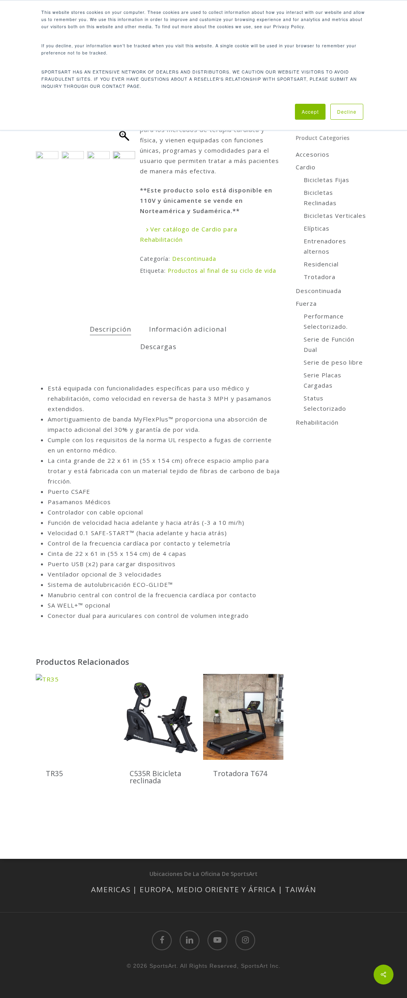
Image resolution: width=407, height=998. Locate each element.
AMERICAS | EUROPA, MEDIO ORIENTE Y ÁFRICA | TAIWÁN (203, 889)
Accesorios (312, 154)
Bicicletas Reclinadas (320, 197)
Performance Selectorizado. (326, 321)
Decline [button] (347, 111)
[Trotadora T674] (243, 717)
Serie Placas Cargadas (322, 380)
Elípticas (316, 228)
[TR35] (76, 717)
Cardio (306, 167)
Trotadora (319, 277)
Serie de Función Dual (329, 344)
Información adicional (188, 329)
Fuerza (306, 303)
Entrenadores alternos (325, 246)
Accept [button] (310, 111)
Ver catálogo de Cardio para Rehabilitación (188, 234)
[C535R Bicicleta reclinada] (160, 717)
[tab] (110, 329)
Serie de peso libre (333, 362)
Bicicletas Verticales (335, 215)
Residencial (321, 264)
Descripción (110, 329)
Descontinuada (194, 258)
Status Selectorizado (325, 403)
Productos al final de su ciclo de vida (222, 270)
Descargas (158, 346)
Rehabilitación (317, 422)
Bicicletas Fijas (326, 180)
